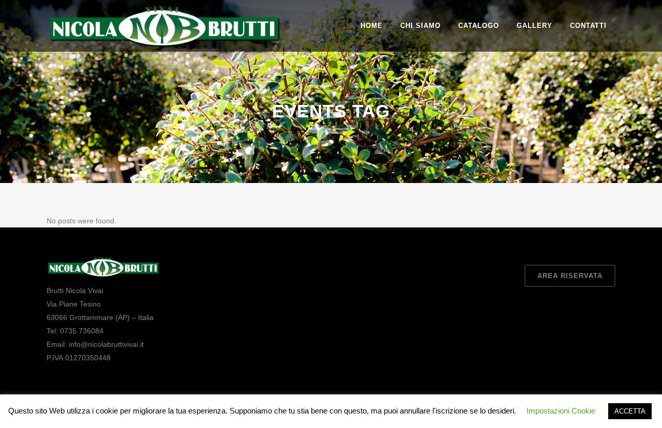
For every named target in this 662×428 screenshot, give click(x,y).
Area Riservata (570, 276)
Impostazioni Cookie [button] (560, 410)
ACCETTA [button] (629, 411)
